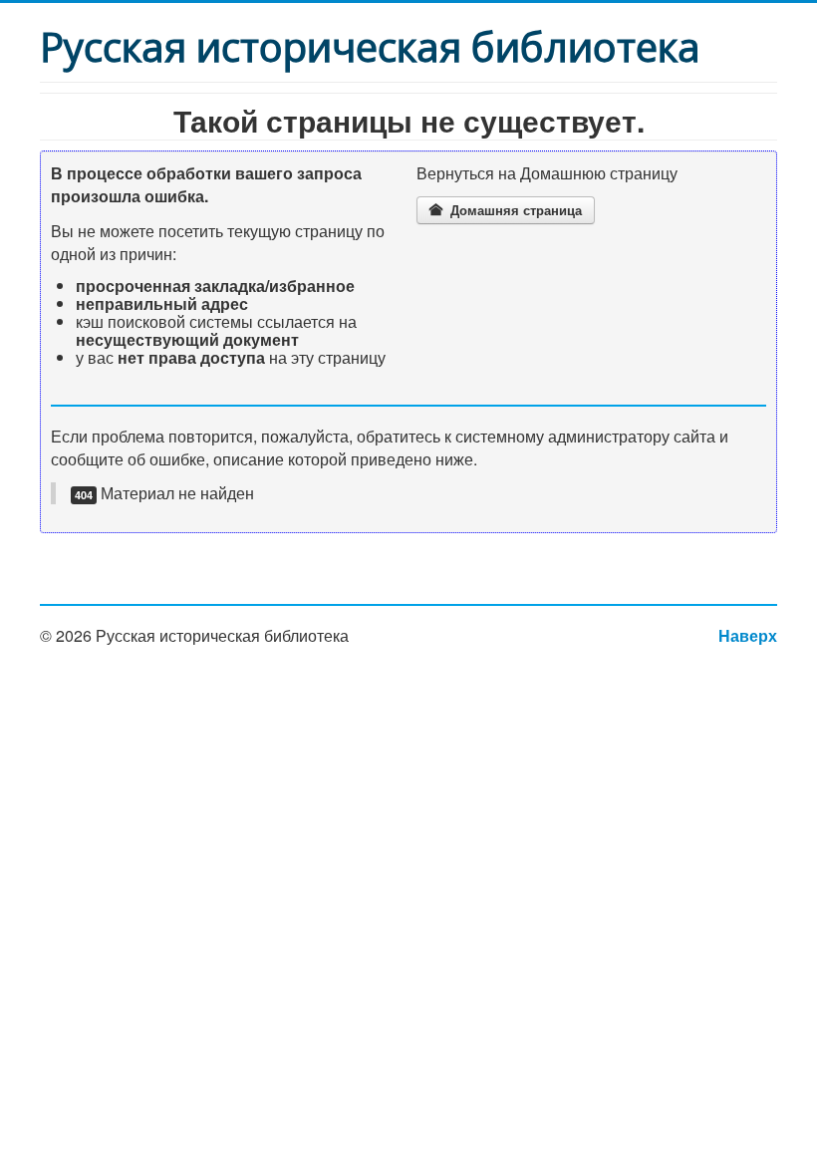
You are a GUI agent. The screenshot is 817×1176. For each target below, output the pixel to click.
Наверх (747, 635)
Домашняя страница (514, 209)
